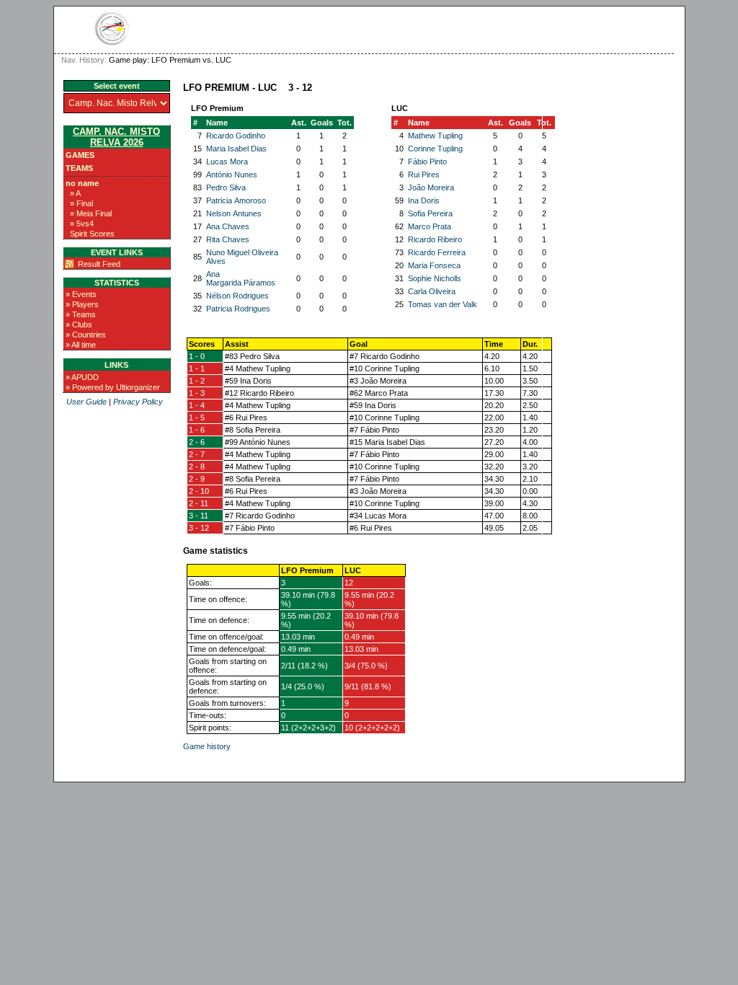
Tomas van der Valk (442, 304)
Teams (79, 168)
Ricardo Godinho (235, 135)
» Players (82, 304)
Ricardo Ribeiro (435, 239)
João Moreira (431, 187)
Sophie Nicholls (434, 278)
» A (75, 193)
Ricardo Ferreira (437, 252)
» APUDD (82, 377)
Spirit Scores (92, 233)
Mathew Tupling (435, 135)
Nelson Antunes (234, 213)
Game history (207, 746)
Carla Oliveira (431, 291)
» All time (81, 344)
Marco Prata (429, 226)
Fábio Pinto (427, 161)
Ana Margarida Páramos (240, 278)
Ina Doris (424, 200)
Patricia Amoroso (236, 200)
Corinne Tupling (435, 148)
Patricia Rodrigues (238, 308)
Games (80, 155)
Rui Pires (424, 174)
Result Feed (99, 264)
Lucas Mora (227, 161)
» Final (81, 203)
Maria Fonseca (434, 265)
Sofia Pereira (430, 213)
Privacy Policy (138, 401)
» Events (81, 294)
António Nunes (231, 174)
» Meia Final (91, 213)
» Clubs (79, 324)
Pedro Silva (226, 187)
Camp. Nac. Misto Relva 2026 (116, 137)
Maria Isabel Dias (236, 148)
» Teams (81, 314)
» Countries (86, 334)
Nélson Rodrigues (237, 295)
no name (82, 183)
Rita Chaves (227, 239)
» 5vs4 (82, 223)
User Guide (86, 401)
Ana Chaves (227, 226)
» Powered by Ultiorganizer (113, 387)
